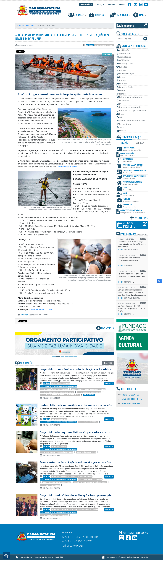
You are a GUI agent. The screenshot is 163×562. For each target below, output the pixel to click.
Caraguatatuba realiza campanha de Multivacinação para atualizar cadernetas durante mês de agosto (86, 432)
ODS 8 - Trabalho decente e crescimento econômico (60, 395)
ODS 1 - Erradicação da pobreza (90, 479)
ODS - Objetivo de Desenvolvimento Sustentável (58, 386)
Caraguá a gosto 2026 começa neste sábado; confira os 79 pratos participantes (132, 244)
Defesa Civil (127, 282)
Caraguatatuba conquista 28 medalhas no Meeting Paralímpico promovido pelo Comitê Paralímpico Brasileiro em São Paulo (95, 495)
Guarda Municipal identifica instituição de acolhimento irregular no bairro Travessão (78, 462)
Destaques (107, 54)
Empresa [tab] (140, 142)
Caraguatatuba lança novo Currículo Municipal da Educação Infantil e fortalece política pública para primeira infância (92, 369)
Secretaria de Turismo (104, 45)
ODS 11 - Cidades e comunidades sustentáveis (88, 389)
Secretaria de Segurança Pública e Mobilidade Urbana (71, 476)
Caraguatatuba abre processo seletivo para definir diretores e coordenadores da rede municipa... (132, 292)
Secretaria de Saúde (59, 419)
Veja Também (26, 363)
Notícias (30, 25)
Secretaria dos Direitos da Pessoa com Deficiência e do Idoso (74, 509)
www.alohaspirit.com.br (67, 166)
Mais (142, 15)
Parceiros (122, 15)
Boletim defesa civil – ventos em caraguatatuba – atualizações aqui (131, 275)
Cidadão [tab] (124, 142)
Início (21, 25)
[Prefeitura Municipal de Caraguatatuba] (39, 10)
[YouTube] (135, 4)
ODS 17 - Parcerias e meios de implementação (57, 392)
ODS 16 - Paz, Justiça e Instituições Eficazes (56, 452)
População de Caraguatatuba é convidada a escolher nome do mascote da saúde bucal (79, 405)
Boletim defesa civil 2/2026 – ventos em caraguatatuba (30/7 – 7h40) (131, 308)
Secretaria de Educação (60, 383)
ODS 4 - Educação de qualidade (89, 392)
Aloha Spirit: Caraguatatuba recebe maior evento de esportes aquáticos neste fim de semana (62, 37)
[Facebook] (129, 4)
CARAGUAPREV (128, 266)
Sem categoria (89, 395)
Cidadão (80, 15)
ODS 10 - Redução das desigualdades (54, 389)
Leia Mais (109, 383)
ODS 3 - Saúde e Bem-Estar (87, 422)
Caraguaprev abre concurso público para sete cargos (129, 259)
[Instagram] (140, 4)
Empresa (100, 15)
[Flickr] (145, 4)
